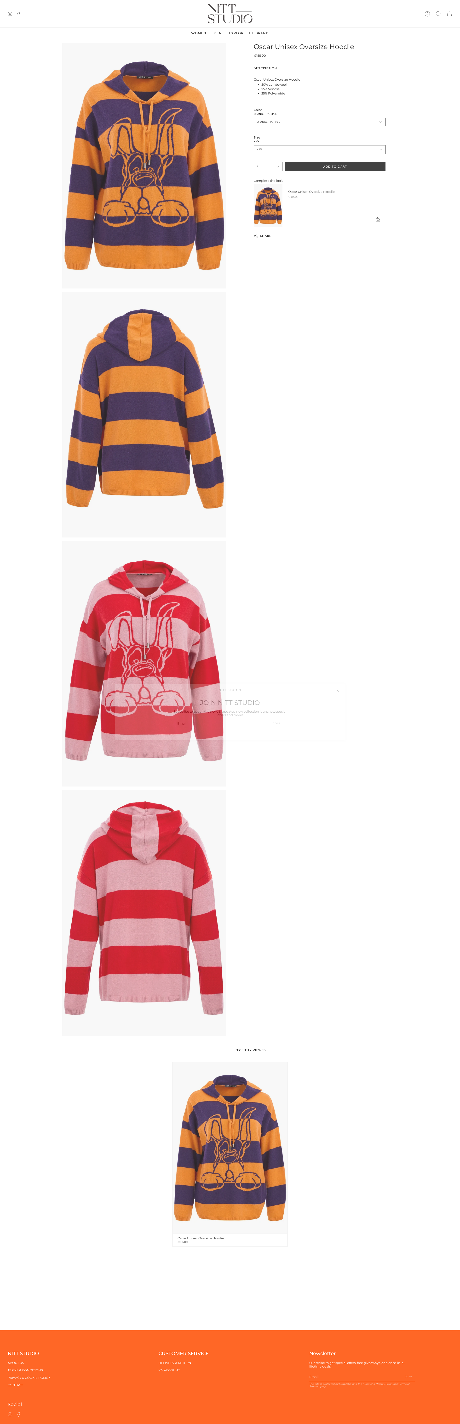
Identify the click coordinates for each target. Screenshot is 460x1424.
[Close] (337, 690)
